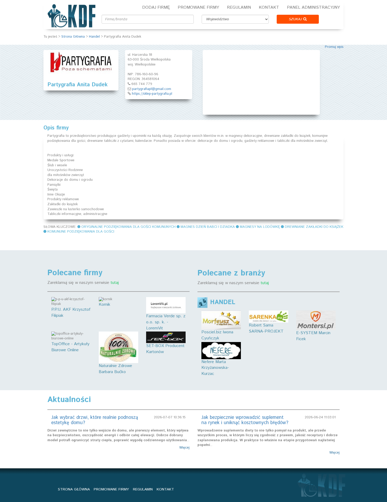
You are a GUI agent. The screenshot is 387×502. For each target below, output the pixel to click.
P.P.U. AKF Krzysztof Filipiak (70, 313)
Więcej (184, 447)
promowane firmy (111, 489)
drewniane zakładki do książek (314, 226)
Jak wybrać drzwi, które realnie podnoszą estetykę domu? (94, 420)
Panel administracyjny (313, 7)
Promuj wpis (334, 46)
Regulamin (239, 7)
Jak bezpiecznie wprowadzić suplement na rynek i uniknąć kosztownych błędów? (244, 420)
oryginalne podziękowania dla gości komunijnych (128, 226)
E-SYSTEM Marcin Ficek (313, 336)
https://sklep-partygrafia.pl (152, 93)
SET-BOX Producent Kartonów (165, 349)
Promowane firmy (198, 7)
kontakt (165, 489)
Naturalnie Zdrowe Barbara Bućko (115, 369)
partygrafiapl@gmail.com (151, 89)
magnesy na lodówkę (260, 226)
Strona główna (74, 489)
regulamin (143, 489)
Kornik (104, 305)
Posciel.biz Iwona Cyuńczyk (217, 335)
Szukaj (296, 19)
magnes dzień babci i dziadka (208, 226)
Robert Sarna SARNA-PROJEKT (266, 328)
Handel (94, 36)
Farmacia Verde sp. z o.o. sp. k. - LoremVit (165, 322)
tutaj (115, 283)
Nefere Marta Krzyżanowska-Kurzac (215, 368)
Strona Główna (73, 36)
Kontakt (269, 7)
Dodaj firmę (156, 7)
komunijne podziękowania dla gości (80, 231)
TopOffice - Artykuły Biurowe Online (70, 347)
